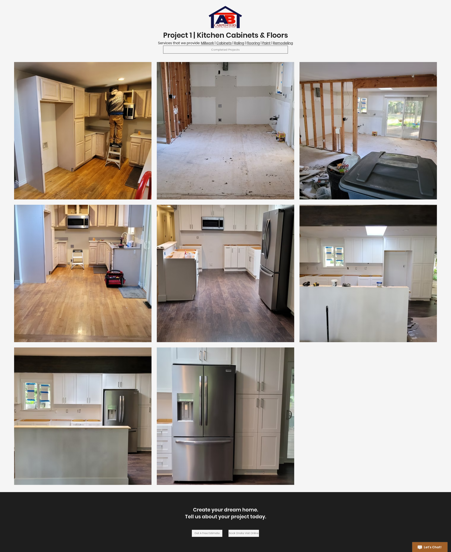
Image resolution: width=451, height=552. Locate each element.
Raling (239, 43)
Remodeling (283, 43)
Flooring (253, 43)
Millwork (207, 43)
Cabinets (224, 43)
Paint (266, 43)
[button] (225, 50)
